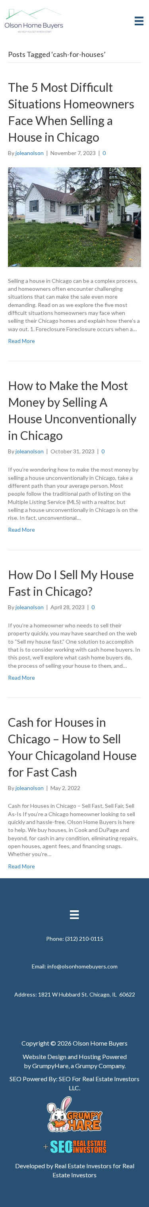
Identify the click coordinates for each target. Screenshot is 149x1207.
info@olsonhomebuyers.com (82, 966)
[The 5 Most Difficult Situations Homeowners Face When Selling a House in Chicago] (74, 216)
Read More (21, 340)
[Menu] (139, 21)
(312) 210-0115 (84, 938)
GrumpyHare (50, 1065)
